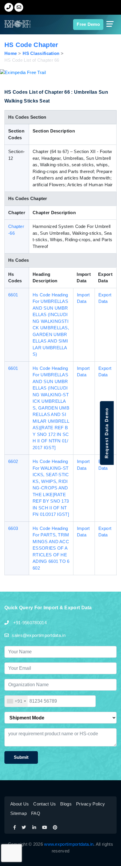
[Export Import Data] (12, 24)
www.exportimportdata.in (68, 844)
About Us (19, 803)
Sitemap (18, 813)
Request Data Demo (106, 433)
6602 (13, 461)
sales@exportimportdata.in (38, 635)
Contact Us (44, 803)
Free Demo (88, 24)
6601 (13, 294)
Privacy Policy (90, 803)
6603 (13, 528)
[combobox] (16, 701)
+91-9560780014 (29, 622)
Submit (21, 757)
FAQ (35, 813)
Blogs (66, 803)
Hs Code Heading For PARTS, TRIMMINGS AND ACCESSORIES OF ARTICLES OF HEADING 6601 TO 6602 (51, 548)
